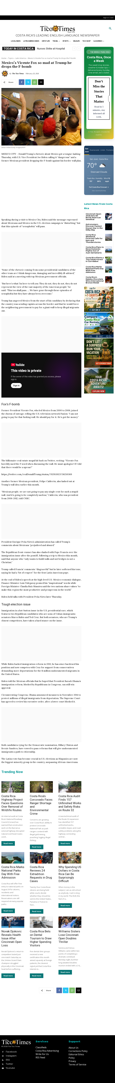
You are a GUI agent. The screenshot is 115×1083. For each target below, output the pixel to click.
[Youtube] (2, 1068)
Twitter (9, 1064)
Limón (102, 150)
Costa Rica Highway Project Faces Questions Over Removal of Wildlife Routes (12, 803)
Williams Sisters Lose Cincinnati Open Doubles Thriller (69, 937)
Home (3, 58)
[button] (110, 28)
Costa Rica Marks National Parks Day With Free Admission (12, 872)
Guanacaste (94, 150)
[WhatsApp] (34, 82)
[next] (79, 48)
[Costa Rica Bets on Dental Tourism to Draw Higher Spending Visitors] (41, 922)
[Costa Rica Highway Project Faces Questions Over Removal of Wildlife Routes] (12, 787)
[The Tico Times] (5, 73)
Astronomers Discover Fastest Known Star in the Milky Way (94, 227)
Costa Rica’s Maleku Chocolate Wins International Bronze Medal (95, 280)
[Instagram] (2, 1055)
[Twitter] (28, 82)
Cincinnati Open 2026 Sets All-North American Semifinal (93, 217)
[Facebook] (21, 82)
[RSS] (2, 1059)
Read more (8, 843)
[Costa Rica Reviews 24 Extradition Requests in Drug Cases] (41, 858)
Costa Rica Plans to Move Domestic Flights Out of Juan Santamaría (95, 250)
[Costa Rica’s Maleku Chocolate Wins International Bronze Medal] (108, 279)
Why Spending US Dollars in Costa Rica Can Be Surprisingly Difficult (69, 874)
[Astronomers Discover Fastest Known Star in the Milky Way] (108, 226)
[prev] (74, 48)
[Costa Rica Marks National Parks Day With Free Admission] (12, 858)
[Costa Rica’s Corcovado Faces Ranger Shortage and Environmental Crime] (41, 787)
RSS (8, 1059)
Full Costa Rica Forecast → (99, 187)
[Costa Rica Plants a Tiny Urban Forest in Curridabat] (108, 260)
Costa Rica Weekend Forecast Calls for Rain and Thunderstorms (94, 238)
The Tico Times (18, 73)
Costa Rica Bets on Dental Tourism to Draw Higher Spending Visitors (41, 938)
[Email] (41, 82)
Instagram (11, 1055)
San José (87, 150)
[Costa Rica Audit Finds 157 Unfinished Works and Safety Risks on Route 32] (69, 787)
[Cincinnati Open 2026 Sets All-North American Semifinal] (108, 216)
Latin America (20, 58)
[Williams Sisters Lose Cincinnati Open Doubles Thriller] (69, 922)
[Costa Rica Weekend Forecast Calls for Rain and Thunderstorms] (108, 237)
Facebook (11, 1051)
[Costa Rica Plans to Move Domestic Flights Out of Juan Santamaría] (108, 249)
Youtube (10, 1068)
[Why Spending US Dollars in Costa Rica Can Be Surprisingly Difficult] (69, 858)
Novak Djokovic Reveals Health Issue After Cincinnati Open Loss (11, 938)
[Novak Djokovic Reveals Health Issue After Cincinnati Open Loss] (12, 922)
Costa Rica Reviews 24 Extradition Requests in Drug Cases (41, 874)
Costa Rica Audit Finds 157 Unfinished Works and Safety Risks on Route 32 (69, 803)
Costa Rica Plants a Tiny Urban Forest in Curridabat (95, 259)
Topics (10, 58)
